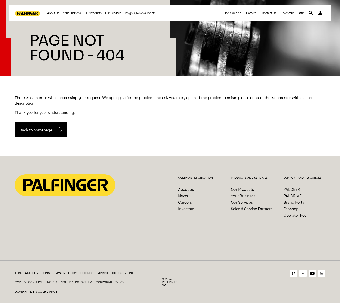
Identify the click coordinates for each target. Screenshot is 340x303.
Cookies (86, 273)
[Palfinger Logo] (65, 184)
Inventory (288, 13)
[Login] (320, 13)
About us (186, 189)
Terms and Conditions (32, 273)
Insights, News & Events (140, 13)
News (183, 195)
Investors (186, 208)
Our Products (93, 13)
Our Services (113, 13)
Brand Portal (294, 202)
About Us (53, 13)
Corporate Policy (110, 282)
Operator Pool (295, 215)
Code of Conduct (29, 282)
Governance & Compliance (36, 291)
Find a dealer (232, 13)
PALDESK (292, 189)
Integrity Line (123, 273)
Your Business (72, 13)
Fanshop (291, 208)
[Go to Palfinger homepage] (27, 13)
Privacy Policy (65, 273)
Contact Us (269, 13)
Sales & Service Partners (251, 208)
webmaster (281, 97)
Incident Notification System (69, 282)
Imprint (102, 273)
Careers (251, 13)
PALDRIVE (293, 195)
